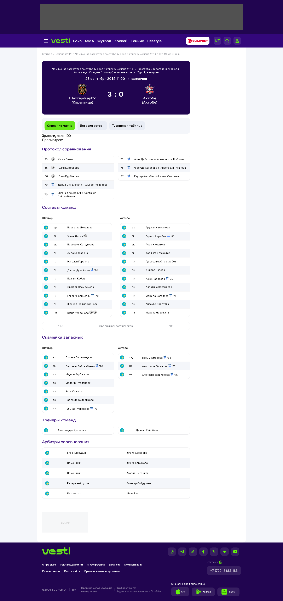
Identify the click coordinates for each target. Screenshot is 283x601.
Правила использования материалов (96, 589)
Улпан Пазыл (75, 236)
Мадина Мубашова (77, 374)
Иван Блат (133, 493)
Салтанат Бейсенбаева (80, 366)
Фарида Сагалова (157, 295)
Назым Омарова (152, 357)
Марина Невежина (157, 312)
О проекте (49, 564)
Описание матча (60, 125)
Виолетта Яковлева (79, 227)
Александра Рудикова (72, 430)
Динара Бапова (155, 270)
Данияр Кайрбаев (147, 430)
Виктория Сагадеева (80, 244)
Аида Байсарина (77, 253)
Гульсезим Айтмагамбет (161, 261)
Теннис (137, 41)
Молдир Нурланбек (78, 382)
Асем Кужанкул (155, 244)
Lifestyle (154, 41)
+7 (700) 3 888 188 (224, 570)
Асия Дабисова (155, 278)
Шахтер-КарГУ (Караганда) (82, 100)
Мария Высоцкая (138, 473)
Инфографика (96, 564)
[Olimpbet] (196, 41)
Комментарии (133, 564)
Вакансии (114, 564)
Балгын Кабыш (76, 278)
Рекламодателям (71, 564)
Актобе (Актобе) (149, 100)
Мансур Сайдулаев (139, 483)
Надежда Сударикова (79, 399)
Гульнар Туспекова (77, 408)
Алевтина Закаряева (159, 287)
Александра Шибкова (156, 374)
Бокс (77, 41)
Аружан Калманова (158, 227)
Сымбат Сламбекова (80, 287)
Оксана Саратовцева (78, 357)
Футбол (104, 41)
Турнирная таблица (127, 125)
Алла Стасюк (73, 391)
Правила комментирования (102, 571)
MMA (89, 41)
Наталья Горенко (78, 261)
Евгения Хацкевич (78, 295)
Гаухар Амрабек (156, 236)
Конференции (51, 571)
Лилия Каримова (137, 462)
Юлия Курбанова (78, 313)
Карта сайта (72, 571)
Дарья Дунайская (78, 270)
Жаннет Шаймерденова (82, 304)
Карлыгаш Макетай (158, 253)
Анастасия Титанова (154, 366)
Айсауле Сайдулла (157, 304)
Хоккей (120, 41)
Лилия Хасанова (137, 452)
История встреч (92, 125)
